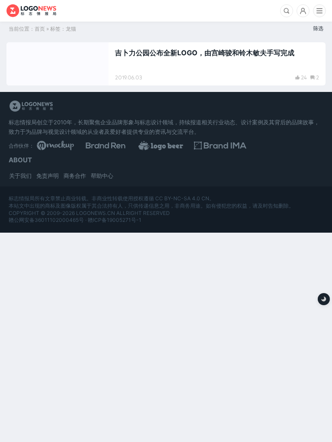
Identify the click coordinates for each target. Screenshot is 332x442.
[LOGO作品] (216, 145)
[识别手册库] (287, 145)
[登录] (303, 11)
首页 (40, 28)
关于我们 (20, 175)
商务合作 (75, 175)
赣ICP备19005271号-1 (114, 220)
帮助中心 (102, 175)
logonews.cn (95, 213)
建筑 (22, 53)
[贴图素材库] (73, 145)
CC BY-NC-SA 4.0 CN (182, 198)
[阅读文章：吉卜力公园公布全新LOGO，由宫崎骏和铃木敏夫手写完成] (166, 63)
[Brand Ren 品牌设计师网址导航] (144, 145)
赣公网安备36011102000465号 (46, 220)
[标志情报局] (31, 10)
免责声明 (47, 175)
